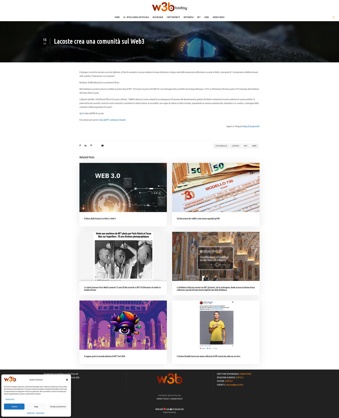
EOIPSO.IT (240, 377)
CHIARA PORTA (245, 374)
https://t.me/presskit (251, 126)
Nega (36, 406)
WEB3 (206, 17)
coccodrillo (221, 146)
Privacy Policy (40, 413)
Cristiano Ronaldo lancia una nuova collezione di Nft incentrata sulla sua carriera (208, 356)
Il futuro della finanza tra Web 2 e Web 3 (100, 218)
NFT (199, 17)
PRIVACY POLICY (163, 399)
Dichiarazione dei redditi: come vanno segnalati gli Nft (198, 218)
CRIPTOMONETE (173, 17)
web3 (255, 146)
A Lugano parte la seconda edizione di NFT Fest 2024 (104, 356)
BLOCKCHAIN (158, 17)
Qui (80, 113)
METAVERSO (189, 17)
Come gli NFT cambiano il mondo (112, 120)
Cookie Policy (31, 413)
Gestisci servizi (9, 399)
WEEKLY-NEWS (218, 17)
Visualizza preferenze (58, 406)
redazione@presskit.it (234, 385)
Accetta (14, 406)
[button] (67, 379)
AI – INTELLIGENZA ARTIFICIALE (136, 17)
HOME (117, 17)
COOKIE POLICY (177, 399)
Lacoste (235, 146)
